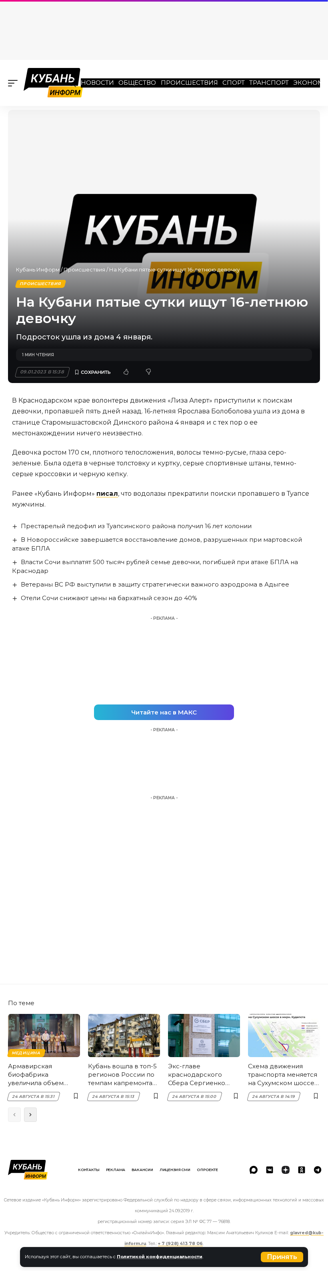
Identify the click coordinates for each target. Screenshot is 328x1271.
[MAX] (253, 1169)
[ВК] (269, 1169)
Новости (97, 82)
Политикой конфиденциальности (159, 1256)
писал (107, 493)
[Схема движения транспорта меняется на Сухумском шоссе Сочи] (284, 1035)
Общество (137, 82)
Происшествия (189, 82)
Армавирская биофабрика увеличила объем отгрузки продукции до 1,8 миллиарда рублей (41, 1074)
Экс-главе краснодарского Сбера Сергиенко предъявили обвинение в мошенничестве (196, 1074)
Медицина (26, 1053)
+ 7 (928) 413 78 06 (180, 1243)
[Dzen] (285, 1169)
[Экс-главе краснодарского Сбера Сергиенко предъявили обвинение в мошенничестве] (204, 1035)
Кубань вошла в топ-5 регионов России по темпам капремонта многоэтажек (122, 1074)
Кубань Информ (38, 269)
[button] (282, 1257)
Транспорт (269, 82)
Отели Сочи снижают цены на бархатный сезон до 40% (109, 598)
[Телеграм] (317, 1169)
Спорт (233, 82)
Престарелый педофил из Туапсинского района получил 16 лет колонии (136, 526)
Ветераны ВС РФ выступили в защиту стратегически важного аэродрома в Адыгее (155, 584)
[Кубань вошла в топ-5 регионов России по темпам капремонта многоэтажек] (124, 1035)
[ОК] (301, 1169)
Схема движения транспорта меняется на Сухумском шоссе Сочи (282, 1074)
